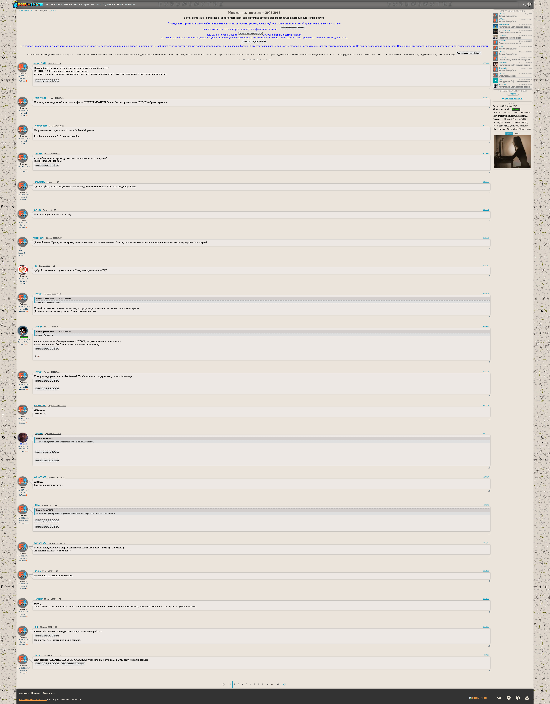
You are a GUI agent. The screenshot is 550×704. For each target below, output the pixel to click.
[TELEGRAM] (506, 698)
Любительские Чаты (72, 4)
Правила (35, 693)
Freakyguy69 (41, 125)
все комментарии (513, 98)
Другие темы (108, 4)
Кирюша (39, 433)
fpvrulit (38, 293)
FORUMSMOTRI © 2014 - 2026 (33, 699)
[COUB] (515, 698)
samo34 (39, 153)
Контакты (24, 693)
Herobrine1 (40, 97)
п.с (38, 356)
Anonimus (50, 693)
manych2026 (40, 63)
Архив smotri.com (92, 4)
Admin (53, 10)
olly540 (37, 209)
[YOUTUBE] (524, 698)
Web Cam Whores (53, 4)
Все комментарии (127, 4)
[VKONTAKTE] (496, 698)
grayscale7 (40, 181)
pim (37, 626)
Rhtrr (37, 505)
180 (277, 684)
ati (36, 265)
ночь (517, 133)
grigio (38, 571)
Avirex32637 (40, 405)
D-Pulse (38, 326)
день (509, 133)
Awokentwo (39, 237)
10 (267, 684)
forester (39, 598)
